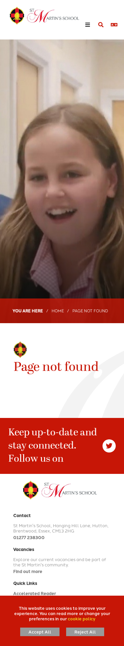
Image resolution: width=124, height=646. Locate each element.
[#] (109, 445)
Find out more (27, 571)
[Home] (41, 16)
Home (58, 310)
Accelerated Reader (34, 593)
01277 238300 (29, 537)
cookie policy (81, 618)
